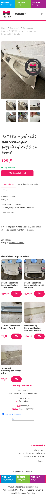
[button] (16, 294)
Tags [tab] (5, 190)
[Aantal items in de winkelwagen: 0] (42, 14)
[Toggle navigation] (34, 14)
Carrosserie (15, 28)
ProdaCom (30, 493)
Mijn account (39, 450)
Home (3, 28)
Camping (36, 3)
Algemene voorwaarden (23, 471)
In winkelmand (19, 173)
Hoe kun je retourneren (34, 456)
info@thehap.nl (24, 401)
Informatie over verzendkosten (32, 453)
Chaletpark (20, 3)
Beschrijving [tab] (8, 184)
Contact (41, 461)
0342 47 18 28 (23, 398)
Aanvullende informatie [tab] (28, 184)
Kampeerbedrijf (6, 3)
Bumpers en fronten (16, 243)
